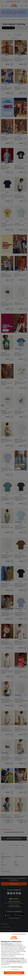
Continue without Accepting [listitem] (19, 934)
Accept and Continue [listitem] (14, 973)
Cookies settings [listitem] (14, 969)
